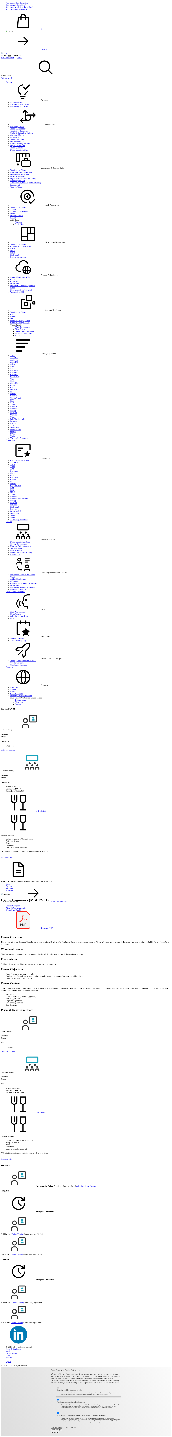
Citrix (12, 381)
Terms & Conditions (13, 1349)
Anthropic (14, 360)
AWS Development (22, 327)
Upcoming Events (17, 127)
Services (9, 522)
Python (13, 316)
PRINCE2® (14, 255)
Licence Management (18, 257)
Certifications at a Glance (19, 460)
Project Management (18, 176)
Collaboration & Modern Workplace (23, 583)
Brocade (13, 373)
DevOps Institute (16, 216)
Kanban (13, 218)
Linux (12, 288)
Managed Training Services (20, 546)
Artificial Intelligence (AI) (19, 277)
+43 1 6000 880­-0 (7, 58)
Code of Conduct (16, 694)
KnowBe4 (14, 406)
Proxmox (13, 421)
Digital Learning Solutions (20, 542)
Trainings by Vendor (17, 129)
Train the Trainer (16, 187)
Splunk (13, 432)
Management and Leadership (21, 172)
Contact (19, 58)
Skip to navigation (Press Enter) (17, 3)
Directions (19, 702)
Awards (13, 689)
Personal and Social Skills (19, 174)
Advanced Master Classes (19, 104)
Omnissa (13, 415)
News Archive (15, 614)
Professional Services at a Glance (22, 575)
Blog (12, 618)
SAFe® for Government (19, 211)
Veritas (12, 436)
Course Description (13, 906)
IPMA (12, 249)
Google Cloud (15, 398)
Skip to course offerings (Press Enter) (19, 7)
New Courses (15, 137)
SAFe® (13, 209)
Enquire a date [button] (6, 857)
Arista (12, 364)
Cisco (12, 379)
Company (9, 667)
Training (9, 82)
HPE (12, 400)
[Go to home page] (4, 53)
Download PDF (47, 928)
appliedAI (14, 362)
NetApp (13, 411)
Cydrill (12, 387)
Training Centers (16, 148)
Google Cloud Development (25, 331)
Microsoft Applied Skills (19, 498)
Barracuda (14, 370)
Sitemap (9, 1357)
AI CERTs (14, 358)
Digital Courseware (17, 146)
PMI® (12, 253)
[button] (45, 76)
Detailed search (6, 78)
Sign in (8, 1362)
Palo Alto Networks (17, 419)
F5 (11, 392)
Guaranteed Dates (17, 135)
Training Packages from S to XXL (23, 661)
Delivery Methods (17, 141)
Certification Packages (18, 665)
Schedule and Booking (14, 910)
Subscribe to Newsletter (19, 616)
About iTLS (14, 687)
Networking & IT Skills (19, 106)
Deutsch (44, 49)
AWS (12, 368)
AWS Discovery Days (18, 641)
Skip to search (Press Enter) (16, 5)
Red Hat (13, 423)
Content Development (18, 544)
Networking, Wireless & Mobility (22, 587)
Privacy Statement (12, 1353)
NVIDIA (13, 413)
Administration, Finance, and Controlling (25, 183)
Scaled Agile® (15, 511)
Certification (10, 440)
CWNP (13, 385)
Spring (17, 335)
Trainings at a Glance (18, 170)
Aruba (12, 366)
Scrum (12, 214)
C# (11, 314)
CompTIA (14, 383)
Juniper (13, 404)
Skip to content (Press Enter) (16, 9)
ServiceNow (19, 224)
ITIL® (12, 251)
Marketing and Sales (17, 181)
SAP (12, 425)
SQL (12, 319)
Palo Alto (13, 505)
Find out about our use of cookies (63, 1427)
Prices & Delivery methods (16, 908)
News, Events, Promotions (15, 592)
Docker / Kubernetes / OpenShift (22, 286)
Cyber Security (15, 281)
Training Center (21, 700)
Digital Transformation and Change (23, 179)
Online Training (18, 1234)
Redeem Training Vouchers (20, 144)
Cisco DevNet (20, 329)
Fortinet (13, 394)
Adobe (12, 356)
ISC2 (12, 402)
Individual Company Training (21, 552)
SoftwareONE (15, 430)
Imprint (8, 1351)
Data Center (14, 284)
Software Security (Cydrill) (20, 321)
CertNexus (14, 375)
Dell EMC (14, 389)
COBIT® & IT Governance (20, 246)
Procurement (15, 185)
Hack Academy (16, 550)
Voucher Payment (16, 663)
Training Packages (17, 139)
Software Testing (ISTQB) (20, 323)
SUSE (12, 434)
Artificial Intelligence (18, 579)
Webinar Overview (17, 638)
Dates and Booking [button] (8, 750)
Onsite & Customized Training (21, 133)
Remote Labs (15, 555)
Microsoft (13, 408)
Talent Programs (16, 548)
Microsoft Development (24, 333)
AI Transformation (17, 102)
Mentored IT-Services (18, 590)
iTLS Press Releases (17, 612)
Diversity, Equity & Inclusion (21, 696)
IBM (12, 488)
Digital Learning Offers (19, 150)
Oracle (12, 417)
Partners (13, 691)
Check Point (14, 377)
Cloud (12, 279)
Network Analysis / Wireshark (21, 290)
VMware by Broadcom (18, 438)
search (3, 76)
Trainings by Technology (19, 131)
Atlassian (18, 222)
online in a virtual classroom (86, 1186)
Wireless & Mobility (17, 292)
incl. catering (41, 811)
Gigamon (13, 396)
